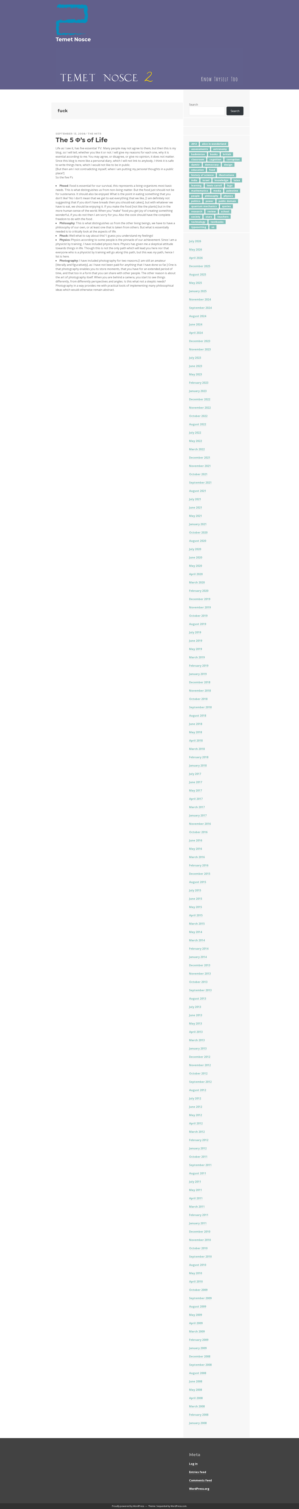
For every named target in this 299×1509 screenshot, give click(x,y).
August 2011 (197, 1173)
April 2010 (196, 1281)
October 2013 (198, 982)
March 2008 (197, 1406)
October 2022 (198, 416)
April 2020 (196, 574)
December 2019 (199, 599)
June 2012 (195, 1107)
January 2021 (198, 524)
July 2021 (195, 499)
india (194, 180)
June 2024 (195, 324)
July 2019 (195, 632)
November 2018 (200, 691)
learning (196, 185)
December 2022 (199, 399)
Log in (193, 1464)
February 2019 (198, 666)
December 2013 (199, 965)
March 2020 (197, 582)
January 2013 (198, 1048)
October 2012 (198, 1073)
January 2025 (198, 291)
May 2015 (195, 907)
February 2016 (198, 865)
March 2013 (197, 1040)
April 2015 (196, 915)
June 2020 (195, 557)
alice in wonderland (214, 143)
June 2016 (195, 840)
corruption (233, 159)
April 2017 (196, 799)
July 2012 (195, 1098)
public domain (227, 201)
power (209, 201)
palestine (232, 190)
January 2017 (198, 815)
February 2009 (198, 1340)
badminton (198, 154)
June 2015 (195, 899)
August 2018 (197, 715)
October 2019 (198, 616)
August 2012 (197, 1090)
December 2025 (199, 266)
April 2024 (196, 333)
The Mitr (94, 133)
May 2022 (195, 441)
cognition (215, 159)
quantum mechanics (204, 206)
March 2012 (197, 1132)
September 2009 (200, 1298)
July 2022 (195, 433)
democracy (212, 164)
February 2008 (198, 1415)
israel (205, 180)
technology (198, 221)
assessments (199, 149)
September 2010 (200, 1256)
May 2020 (195, 566)
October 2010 (198, 1248)
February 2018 (198, 757)
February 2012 (198, 1140)
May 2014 (195, 932)
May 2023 (195, 374)
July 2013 (195, 1007)
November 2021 (200, 466)
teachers (223, 216)
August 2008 (197, 1373)
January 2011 (198, 1223)
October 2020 (198, 532)
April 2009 (196, 1323)
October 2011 (198, 1157)
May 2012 (195, 1115)
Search (193, 104)
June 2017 (195, 782)
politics (195, 201)
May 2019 (195, 649)
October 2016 (198, 832)
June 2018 (195, 724)
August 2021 (197, 491)
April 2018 (196, 740)
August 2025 (197, 274)
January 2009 (198, 1348)
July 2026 (195, 241)
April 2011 (196, 1198)
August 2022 (197, 424)
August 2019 (197, 624)
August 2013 (197, 998)
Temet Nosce (73, 39)
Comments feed (200, 1480)
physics (228, 195)
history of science (202, 175)
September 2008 (200, 1365)
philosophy (211, 195)
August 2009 (197, 1306)
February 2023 (198, 383)
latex (237, 180)
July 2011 (195, 1182)
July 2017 (195, 774)
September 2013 (200, 990)
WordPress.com (179, 1506)
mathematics (199, 190)
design (228, 164)
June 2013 (195, 1015)
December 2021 (199, 457)
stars (209, 216)
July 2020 (195, 549)
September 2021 (200, 482)
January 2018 (198, 765)
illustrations (226, 175)
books (214, 154)
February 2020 (198, 591)
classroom (197, 159)
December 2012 (199, 1057)
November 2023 (200, 349)
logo (230, 185)
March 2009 (197, 1331)
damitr (195, 164)
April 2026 (196, 258)
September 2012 (200, 1082)
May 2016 (195, 849)
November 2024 (200, 299)
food (212, 169)
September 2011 (200, 1165)
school (225, 211)
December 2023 (199, 341)
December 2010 (199, 1231)
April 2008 (196, 1398)
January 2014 (198, 957)
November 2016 (200, 824)
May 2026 (195, 249)
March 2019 (197, 657)
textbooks (217, 221)
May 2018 (195, 732)
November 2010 (200, 1240)
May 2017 (195, 790)
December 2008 (199, 1356)
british (227, 154)
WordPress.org (199, 1489)
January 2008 (198, 1423)
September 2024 (200, 308)
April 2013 (196, 1032)
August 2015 (197, 882)
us (212, 227)
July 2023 (195, 358)
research (196, 211)
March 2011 (197, 1207)
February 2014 (198, 949)
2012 (194, 143)
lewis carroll (214, 185)
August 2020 (197, 541)
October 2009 (198, 1290)
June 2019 (195, 641)
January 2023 (198, 391)
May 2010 (195, 1273)
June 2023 (195, 366)
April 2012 (196, 1123)
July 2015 (195, 890)
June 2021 (195, 507)
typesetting (198, 227)
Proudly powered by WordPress (128, 1506)
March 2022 (197, 449)
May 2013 (195, 1023)
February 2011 (198, 1215)
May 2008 (195, 1390)
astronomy (220, 149)
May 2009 (195, 1315)
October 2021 (198, 474)
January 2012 (198, 1148)
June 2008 (195, 1381)
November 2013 (200, 973)
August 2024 (197, 316)
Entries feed (197, 1472)
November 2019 (200, 607)
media (217, 190)
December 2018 (199, 682)
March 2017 (197, 807)
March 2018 (197, 749)
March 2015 (197, 924)
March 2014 (197, 940)
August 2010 (197, 1265)
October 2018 (198, 699)
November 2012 (200, 1065)
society (195, 216)
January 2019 (198, 674)
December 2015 (199, 874)
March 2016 (197, 857)
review (211, 211)
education (197, 169)
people (195, 195)
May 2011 (195, 1190)
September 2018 (200, 707)
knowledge (221, 180)
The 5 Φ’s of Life (82, 140)
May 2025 (195, 283)
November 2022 (200, 408)
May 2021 (195, 516)
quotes (226, 206)
